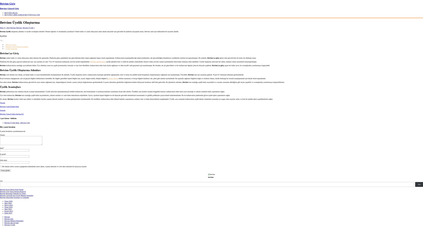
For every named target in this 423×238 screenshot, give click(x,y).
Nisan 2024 (8, 207)
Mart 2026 (8, 203)
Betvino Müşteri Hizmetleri (13, 221)
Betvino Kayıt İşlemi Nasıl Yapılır (11, 190)
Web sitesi (3, 160)
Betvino (13, 28)
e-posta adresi (113, 78)
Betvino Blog (11, 13)
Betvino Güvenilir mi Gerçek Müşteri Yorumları (16, 195)
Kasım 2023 (8, 211)
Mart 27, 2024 (5, 28)
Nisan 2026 (8, 201)
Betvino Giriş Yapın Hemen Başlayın (13, 191)
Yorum (2, 135)
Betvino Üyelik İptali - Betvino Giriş (17, 123)
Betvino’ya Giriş (11, 45)
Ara (1, 181)
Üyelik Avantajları (11, 49)
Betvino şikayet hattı (11, 223)
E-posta (2, 154)
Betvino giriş (8, 219)
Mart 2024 (8, 209)
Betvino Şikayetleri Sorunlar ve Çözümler (14, 197)
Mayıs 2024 (8, 205)
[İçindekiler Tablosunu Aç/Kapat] (1, 41)
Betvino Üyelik (28, 28)
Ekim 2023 (8, 213)
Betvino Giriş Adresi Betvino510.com (22, 15)
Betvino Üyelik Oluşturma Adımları (17, 47)
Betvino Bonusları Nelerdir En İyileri (13, 193)
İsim (1, 148)
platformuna (98, 62)
